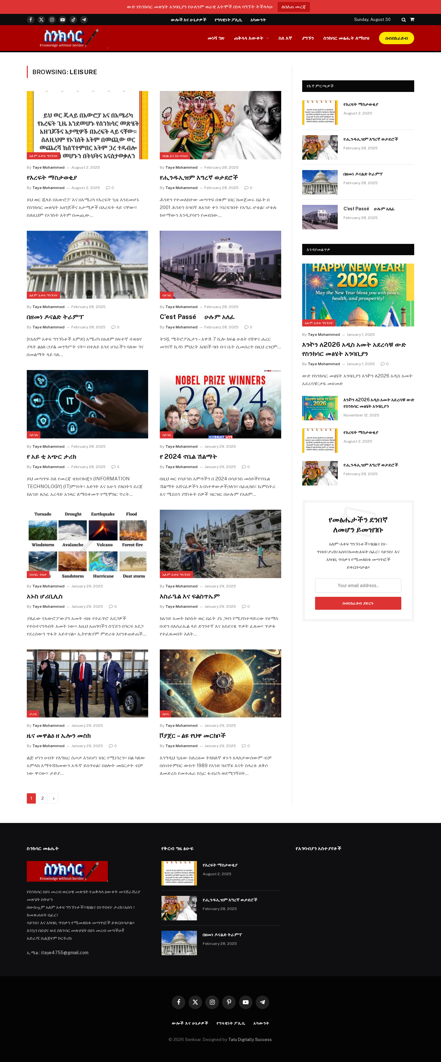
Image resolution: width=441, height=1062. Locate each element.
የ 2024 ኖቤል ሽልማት (188, 456)
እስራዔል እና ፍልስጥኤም (190, 596)
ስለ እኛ (285, 38)
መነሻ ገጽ (216, 38)
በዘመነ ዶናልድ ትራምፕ (55, 317)
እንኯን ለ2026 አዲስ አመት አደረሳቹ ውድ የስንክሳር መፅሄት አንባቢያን (354, 349)
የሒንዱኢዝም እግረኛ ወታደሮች (199, 177)
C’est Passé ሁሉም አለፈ (197, 317)
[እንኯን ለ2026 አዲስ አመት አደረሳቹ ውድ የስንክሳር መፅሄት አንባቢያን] (358, 295)
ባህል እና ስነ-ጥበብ (175, 156)
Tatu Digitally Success (250, 1039)
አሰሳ (165, 714)
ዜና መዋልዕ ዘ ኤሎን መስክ (59, 735)
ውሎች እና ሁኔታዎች (188, 19)
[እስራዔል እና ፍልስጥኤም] (220, 544)
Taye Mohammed (48, 167)
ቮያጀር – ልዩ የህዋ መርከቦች (193, 735)
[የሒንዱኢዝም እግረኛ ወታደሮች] (220, 125)
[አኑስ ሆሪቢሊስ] (87, 544)
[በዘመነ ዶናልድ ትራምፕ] (87, 265)
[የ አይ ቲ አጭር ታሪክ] (87, 404)
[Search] (403, 19)
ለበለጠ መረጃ (294, 6)
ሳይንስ (166, 295)
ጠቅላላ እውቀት (248, 38)
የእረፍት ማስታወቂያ (52, 177)
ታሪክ (32, 714)
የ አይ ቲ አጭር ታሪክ (51, 456)
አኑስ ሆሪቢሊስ (45, 596)
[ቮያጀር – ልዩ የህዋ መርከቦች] (220, 683)
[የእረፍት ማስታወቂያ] (87, 125)
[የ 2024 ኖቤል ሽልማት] (220, 404)
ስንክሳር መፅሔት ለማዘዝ (346, 38)
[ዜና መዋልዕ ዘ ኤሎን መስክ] (87, 683)
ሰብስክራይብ (396, 38)
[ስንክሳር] (67, 38)
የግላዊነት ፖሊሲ (228, 19)
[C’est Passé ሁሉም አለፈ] (220, 265)
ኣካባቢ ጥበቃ (38, 574)
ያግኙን (308, 38)
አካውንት (258, 19)
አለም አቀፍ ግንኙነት (43, 156)
